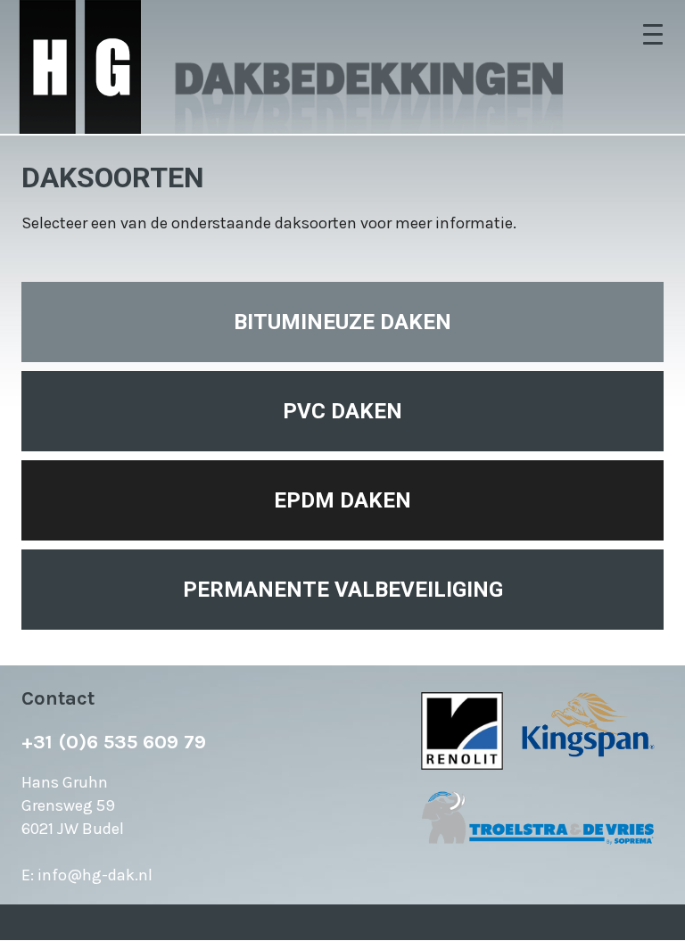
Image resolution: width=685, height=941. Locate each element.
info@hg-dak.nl (95, 875)
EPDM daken (342, 500)
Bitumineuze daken (342, 322)
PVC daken (342, 411)
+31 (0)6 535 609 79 (113, 742)
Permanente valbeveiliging (343, 589)
